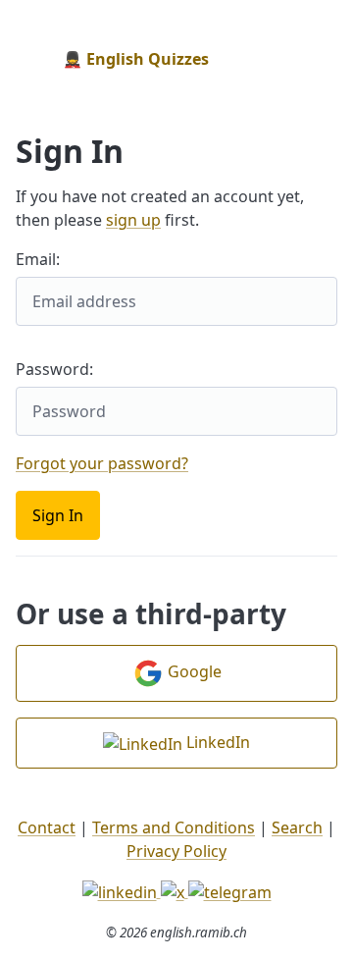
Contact (47, 827)
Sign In (57, 515)
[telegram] (230, 890)
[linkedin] (121, 890)
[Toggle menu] (321, 59)
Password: (54, 369)
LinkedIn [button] (216, 742)
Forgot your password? (102, 463)
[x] (174, 890)
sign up (133, 220)
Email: (38, 259)
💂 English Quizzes (136, 59)
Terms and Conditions (173, 827)
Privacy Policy (176, 851)
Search (297, 827)
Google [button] (193, 671)
